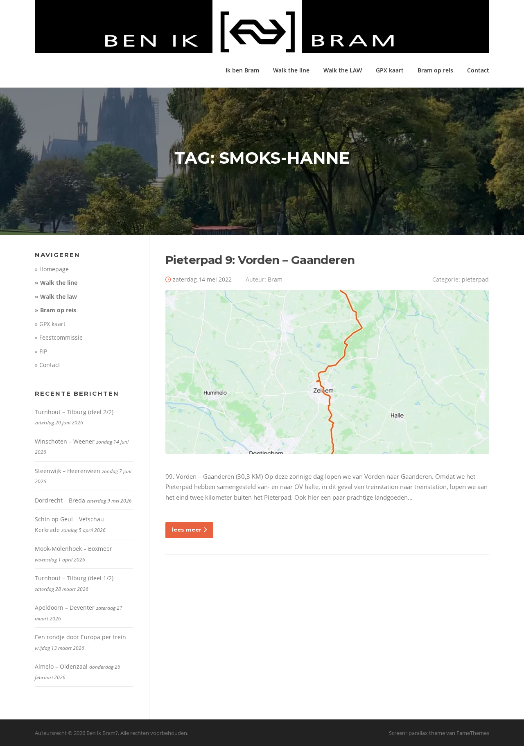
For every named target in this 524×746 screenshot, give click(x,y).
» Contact (47, 365)
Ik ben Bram (242, 70)
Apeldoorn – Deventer (65, 607)
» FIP (41, 351)
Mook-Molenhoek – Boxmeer (73, 548)
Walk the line (291, 70)
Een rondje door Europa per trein (80, 637)
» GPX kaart (50, 324)
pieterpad (475, 279)
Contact (478, 70)
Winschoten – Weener (65, 441)
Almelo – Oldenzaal (61, 666)
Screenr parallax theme (417, 733)
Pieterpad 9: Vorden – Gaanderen (260, 260)
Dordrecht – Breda (60, 500)
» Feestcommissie (59, 337)
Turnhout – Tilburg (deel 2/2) (74, 412)
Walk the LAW (342, 70)
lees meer (186, 529)
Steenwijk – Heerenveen (67, 471)
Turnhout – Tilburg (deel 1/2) (74, 578)
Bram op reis (435, 70)
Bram (275, 279)
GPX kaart (390, 70)
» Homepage (52, 269)
